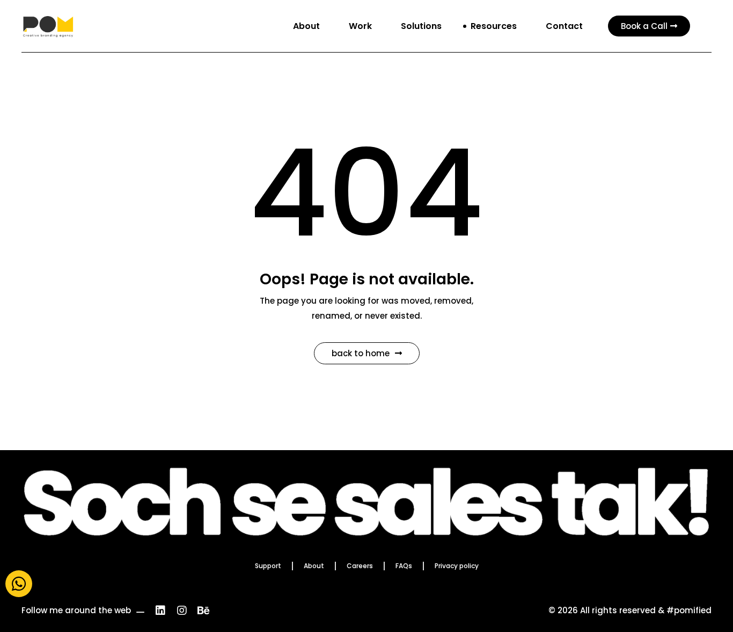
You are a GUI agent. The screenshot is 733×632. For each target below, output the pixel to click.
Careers (360, 565)
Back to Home (361, 353)
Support (268, 565)
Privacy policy (457, 565)
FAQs (403, 565)
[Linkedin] (160, 610)
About (314, 565)
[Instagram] (182, 610)
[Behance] (203, 610)
